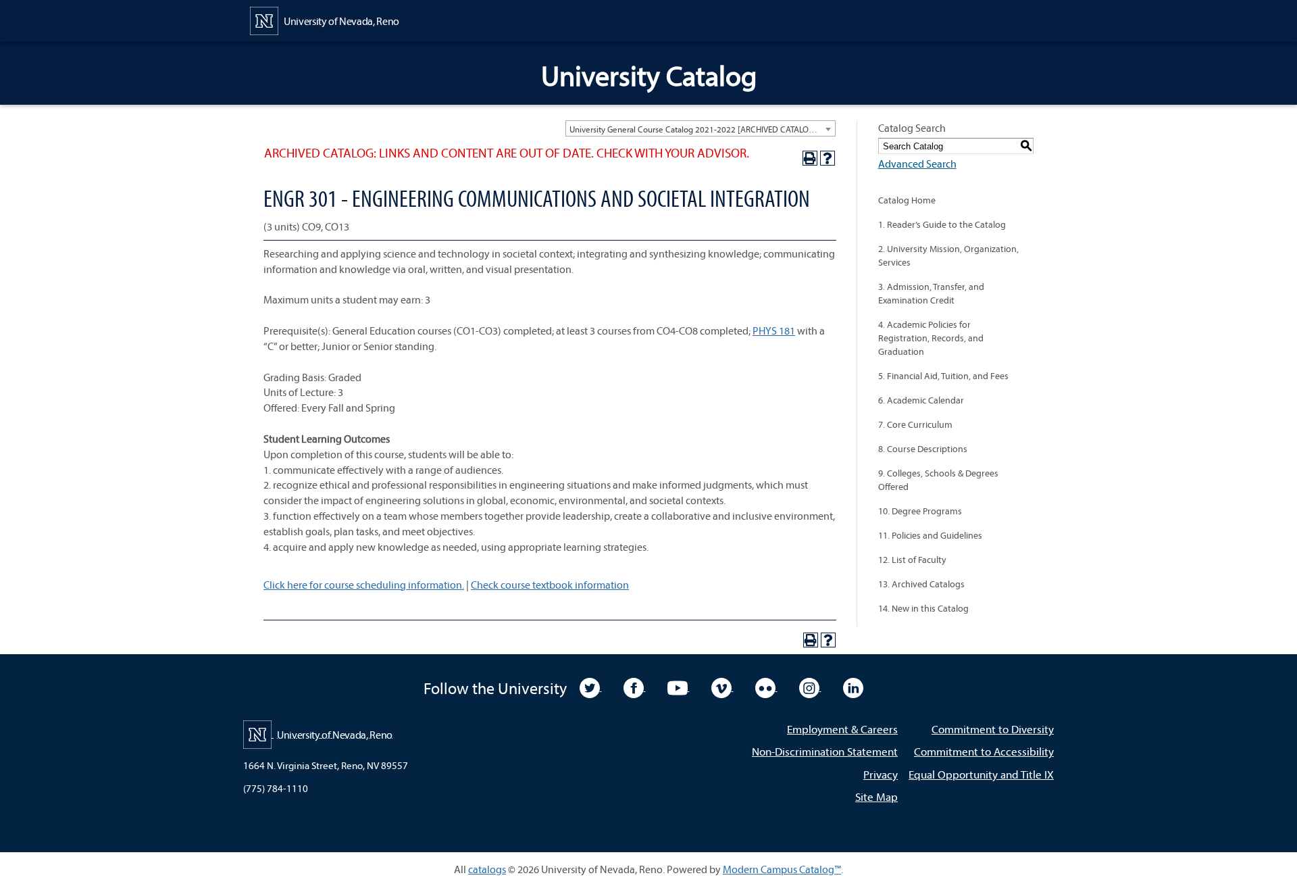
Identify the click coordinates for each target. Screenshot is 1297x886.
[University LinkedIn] (853, 686)
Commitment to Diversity (993, 729)
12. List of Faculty (912, 559)
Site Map (876, 796)
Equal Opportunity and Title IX (981, 774)
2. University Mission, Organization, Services (948, 255)
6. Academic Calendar (921, 400)
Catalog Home (907, 200)
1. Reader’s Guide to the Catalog (942, 224)
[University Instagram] (810, 686)
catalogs (487, 869)
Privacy (880, 774)
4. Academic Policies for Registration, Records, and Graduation (931, 338)
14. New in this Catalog (923, 608)
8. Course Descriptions (922, 449)
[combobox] (700, 128)
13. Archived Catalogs (921, 584)
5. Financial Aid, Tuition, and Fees (943, 376)
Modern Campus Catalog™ (782, 869)
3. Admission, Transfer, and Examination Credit (931, 293)
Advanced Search (917, 163)
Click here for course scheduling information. (363, 584)
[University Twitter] (591, 686)
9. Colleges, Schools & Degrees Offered (938, 480)
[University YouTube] (678, 686)
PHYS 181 (774, 330)
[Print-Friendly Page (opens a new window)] (810, 158)
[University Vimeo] (722, 686)
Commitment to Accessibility (984, 751)
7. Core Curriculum (915, 424)
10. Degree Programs (920, 511)
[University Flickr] (766, 686)
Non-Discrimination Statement (825, 751)
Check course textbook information (550, 584)
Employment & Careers (842, 729)
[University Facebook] (635, 686)
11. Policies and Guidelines (930, 535)
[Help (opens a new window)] (827, 158)
